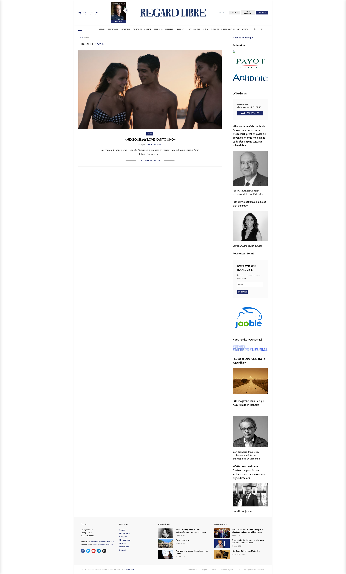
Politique (137, 29)
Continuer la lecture (150, 160)
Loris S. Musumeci (154, 144)
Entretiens (125, 29)
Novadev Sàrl (129, 569)
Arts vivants (242, 29)
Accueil (102, 29)
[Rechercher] (255, 29)
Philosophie (180, 29)
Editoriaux (113, 29)
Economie (158, 29)
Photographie (227, 29)
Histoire (169, 29)
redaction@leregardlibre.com (102, 541)
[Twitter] (88, 551)
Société (147, 29)
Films (150, 134)
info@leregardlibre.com (103, 544)
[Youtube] (96, 12)
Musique (215, 29)
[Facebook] (80, 12)
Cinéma (205, 29)
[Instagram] (90, 12)
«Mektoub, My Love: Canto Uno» (149, 139)
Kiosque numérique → (245, 37)
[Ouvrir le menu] (80, 29)
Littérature (194, 29)
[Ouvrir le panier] (261, 29)
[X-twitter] (85, 12)
